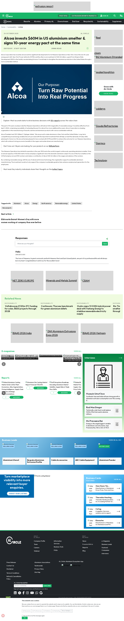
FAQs (56, 550)
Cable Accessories (59, 460)
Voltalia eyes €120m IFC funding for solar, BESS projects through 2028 (21, 308)
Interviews (105, 553)
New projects (6, 208)
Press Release (11, 562)
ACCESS (16, 388)
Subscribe (47, 586)
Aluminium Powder (107, 460)
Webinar (37, 551)
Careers (36, 548)
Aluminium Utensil (11, 460)
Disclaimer (10, 569)
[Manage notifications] (3, 615)
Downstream (63, 21)
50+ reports (55, 120)
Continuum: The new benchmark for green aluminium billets (57, 307)
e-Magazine (106, 541)
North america (46, 203)
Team (36, 544)
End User (76, 21)
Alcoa (27, 203)
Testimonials (38, 566)
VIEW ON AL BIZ (115, 440)
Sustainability (102, 21)
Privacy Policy (39, 569)
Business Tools (58, 547)
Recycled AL (88, 21)
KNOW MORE (108, 93)
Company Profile (39, 541)
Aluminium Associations (42, 562)
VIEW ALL (78, 351)
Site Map (37, 572)
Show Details (67, 611)
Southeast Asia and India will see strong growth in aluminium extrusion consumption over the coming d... (103, 398)
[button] (5, 388)
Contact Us (10, 566)
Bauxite (27, 21)
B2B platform (54, 146)
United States (76, 203)
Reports (85, 547)
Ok (25, 618)
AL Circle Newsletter (21, 583)
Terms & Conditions (12, 573)
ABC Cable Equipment (85, 460)
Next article (6, 214)
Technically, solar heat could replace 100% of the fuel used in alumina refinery (98, 412)
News (84, 541)
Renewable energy (61, 203)
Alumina (37, 21)
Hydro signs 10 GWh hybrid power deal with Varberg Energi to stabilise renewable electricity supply (94, 310)
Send (105, 244)
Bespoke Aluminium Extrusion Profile (35, 461)
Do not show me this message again (34, 615)
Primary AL (49, 21)
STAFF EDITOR (20, 48)
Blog (83, 551)
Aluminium (17, 203)
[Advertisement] (46, 186)
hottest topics (57, 169)
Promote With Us (87, 544)
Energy (35, 203)
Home (3, 27)
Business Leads (107, 544)
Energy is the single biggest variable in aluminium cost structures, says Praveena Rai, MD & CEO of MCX (98, 426)
